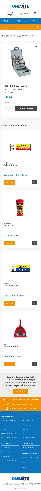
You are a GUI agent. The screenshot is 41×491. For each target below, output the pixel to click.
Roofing (24, 433)
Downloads (4, 465)
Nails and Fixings (26, 425)
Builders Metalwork (27, 420)
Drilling (3, 37)
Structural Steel (31, 21)
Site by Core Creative (20, 488)
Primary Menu (35, 13)
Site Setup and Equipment (27, 35)
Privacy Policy (25, 485)
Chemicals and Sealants (8, 433)
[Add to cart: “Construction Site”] (34, 303)
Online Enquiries (26, 467)
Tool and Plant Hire (19, 21)
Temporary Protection (28, 438)
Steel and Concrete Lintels (9, 438)
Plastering (25, 429)
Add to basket (26, 108)
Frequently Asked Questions (9, 460)
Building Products (6, 21)
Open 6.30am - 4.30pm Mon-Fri (30, 458)
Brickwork (4, 429)
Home (3, 35)
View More (9, 183)
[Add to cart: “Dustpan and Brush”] (34, 364)
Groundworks (5, 425)
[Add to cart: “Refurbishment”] (34, 182)
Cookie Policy (34, 485)
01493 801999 (29, 447)
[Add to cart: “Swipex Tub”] (34, 243)
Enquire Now (20, 391)
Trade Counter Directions (29, 463)
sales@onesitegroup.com (29, 453)
